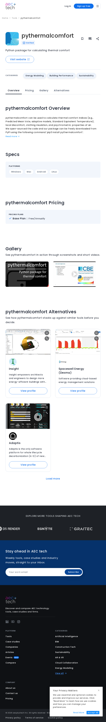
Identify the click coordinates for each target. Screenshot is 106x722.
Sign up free (83, 6)
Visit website (18, 59)
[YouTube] (12, 621)
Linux (54, 171)
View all (59, 673)
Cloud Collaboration (66, 662)
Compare (11, 662)
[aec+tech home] (11, 6)
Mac (29, 171)
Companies (12, 647)
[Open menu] (97, 6)
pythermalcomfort (30, 18)
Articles (10, 652)
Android (41, 171)
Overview (14, 90)
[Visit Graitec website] (74, 528)
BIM (57, 641)
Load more (53, 478)
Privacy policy (13, 717)
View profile (28, 390)
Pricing (29, 90)
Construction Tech (65, 647)
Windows (16, 171)
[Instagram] (18, 621)
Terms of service (34, 717)
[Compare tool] (47, 338)
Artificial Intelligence (66, 636)
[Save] (82, 38)
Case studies (13, 641)
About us (10, 688)
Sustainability (62, 652)
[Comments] (90, 38)
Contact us (12, 693)
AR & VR (59, 657)
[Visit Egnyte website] (38, 528)
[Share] (97, 38)
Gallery (43, 90)
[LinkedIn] (7, 621)
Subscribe (73, 572)
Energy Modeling (64, 668)
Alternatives (61, 90)
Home (5, 18)
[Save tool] (47, 333)
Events (12, 657)
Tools (14, 18)
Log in (68, 6)
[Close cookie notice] (99, 690)
